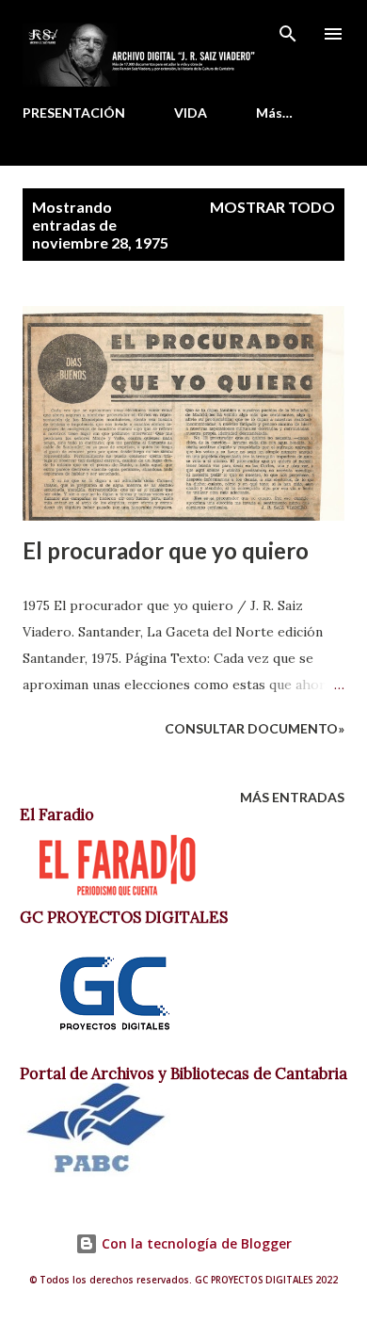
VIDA (190, 113)
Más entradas (292, 797)
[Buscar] (288, 34)
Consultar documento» (254, 728)
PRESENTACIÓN (74, 113)
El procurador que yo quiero (166, 550)
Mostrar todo (272, 207)
